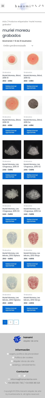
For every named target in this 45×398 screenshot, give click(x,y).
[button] (3, 6)
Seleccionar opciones (11, 87)
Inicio (4, 21)
